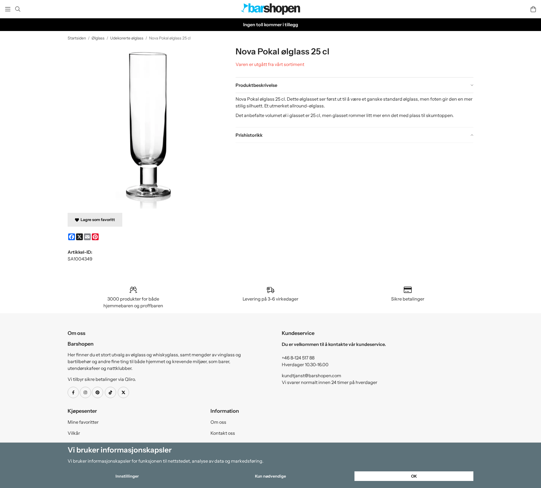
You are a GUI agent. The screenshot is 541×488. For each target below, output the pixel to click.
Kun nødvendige (270, 476)
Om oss (218, 422)
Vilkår (74, 433)
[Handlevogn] (533, 9)
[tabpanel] (354, 110)
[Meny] (8, 9)
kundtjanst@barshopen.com (311, 375)
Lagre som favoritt (97, 219)
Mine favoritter (83, 422)
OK (414, 476)
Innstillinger (127, 476)
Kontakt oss (222, 433)
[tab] (354, 85)
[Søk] (18, 9)
